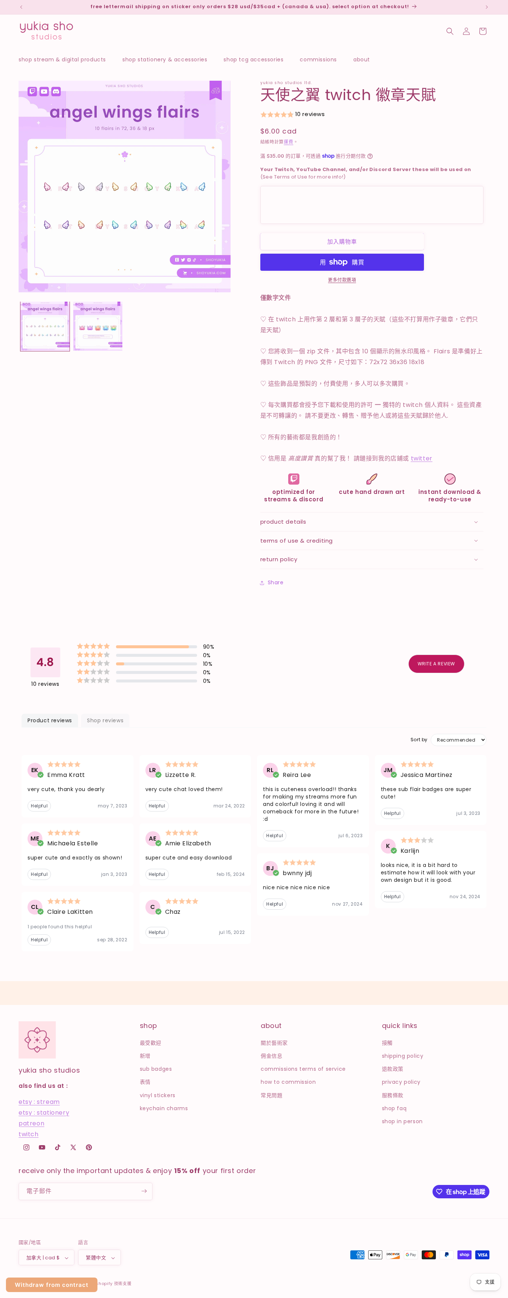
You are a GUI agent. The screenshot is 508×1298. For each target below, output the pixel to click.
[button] (66, 59)
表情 (145, 1082)
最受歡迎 (150, 1042)
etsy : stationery (44, 1112)
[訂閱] (144, 1191)
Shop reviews (105, 720)
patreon (31, 1123)
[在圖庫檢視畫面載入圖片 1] (45, 326)
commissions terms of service (303, 1069)
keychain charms (164, 1108)
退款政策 (392, 1069)
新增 (145, 1055)
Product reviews (50, 720)
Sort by (419, 740)
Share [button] (276, 582)
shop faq (394, 1108)
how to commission (288, 1082)
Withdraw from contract (52, 1284)
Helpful (39, 806)
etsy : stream (39, 1102)
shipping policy (403, 1055)
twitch (29, 1134)
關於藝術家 (274, 1042)
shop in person (402, 1121)
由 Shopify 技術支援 (111, 1284)
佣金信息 (271, 1055)
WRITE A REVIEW (436, 664)
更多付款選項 (342, 280)
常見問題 (271, 1095)
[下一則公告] (487, 7)
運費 (288, 142)
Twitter (422, 458)
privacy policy (401, 1082)
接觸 (387, 1042)
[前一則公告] (21, 7)
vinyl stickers (158, 1095)
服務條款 (392, 1095)
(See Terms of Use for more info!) (365, 173)
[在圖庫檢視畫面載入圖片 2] (97, 326)
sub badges (156, 1069)
